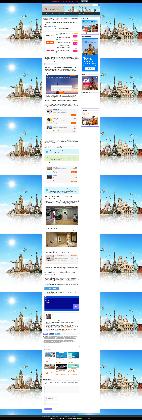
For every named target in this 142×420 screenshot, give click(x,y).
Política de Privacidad (66, 416)
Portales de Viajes (55, 18)
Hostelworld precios (47, 342)
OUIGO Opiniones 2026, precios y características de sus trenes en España (61, 372)
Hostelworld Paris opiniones (56, 341)
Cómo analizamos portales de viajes (69, 327)
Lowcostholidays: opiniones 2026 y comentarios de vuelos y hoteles (72, 346)
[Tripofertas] (53, 9)
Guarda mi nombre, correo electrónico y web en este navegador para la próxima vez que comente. (60, 406)
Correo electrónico (48, 398)
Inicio (43, 4)
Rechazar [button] (85, 418)
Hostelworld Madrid (47, 340)
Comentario (47, 384)
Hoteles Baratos (64, 13)
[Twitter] (91, 5)
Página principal (47, 18)
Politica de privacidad (60, 4)
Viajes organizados (75, 13)
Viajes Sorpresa (48, 13)
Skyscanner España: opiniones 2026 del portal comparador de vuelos (51, 346)
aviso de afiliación (51, 330)
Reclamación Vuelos (82, 13)
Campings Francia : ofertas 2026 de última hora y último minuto (49, 371)
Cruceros (69, 13)
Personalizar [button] (90, 418)
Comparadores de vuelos (56, 13)
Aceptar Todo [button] (79, 418)
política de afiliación (54, 293)
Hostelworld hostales (70, 337)
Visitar (75, 36)
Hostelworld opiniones (68, 340)
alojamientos (65, 95)
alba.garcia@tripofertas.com (63, 330)
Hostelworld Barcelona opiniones (59, 337)
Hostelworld (50, 336)
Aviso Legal (47, 4)
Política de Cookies (59, 416)
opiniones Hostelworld (57, 342)
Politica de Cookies (53, 4)
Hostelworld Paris (47, 341)
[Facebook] (90, 5)
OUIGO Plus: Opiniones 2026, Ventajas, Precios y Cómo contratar (60, 360)
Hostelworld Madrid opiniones (58, 340)
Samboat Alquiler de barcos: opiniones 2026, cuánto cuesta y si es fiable (73, 360)
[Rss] (89, 5)
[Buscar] (99, 5)
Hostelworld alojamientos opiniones (70, 336)
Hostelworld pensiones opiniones (68, 341)
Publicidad (66, 4)
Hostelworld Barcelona (48, 337)
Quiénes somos (69, 329)
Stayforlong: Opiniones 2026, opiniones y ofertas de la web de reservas (73, 372)
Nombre (46, 395)
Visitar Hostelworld (52, 288)
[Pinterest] (92, 5)
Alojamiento (62, 18)
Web (45, 402)
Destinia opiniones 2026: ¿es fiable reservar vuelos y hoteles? (49, 359)
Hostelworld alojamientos (58, 336)
